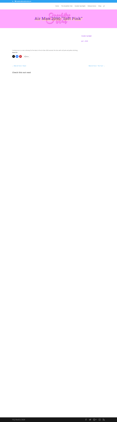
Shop (99, 6)
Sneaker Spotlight (80, 6)
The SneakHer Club (66, 6)
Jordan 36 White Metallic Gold (25, 400)
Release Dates (92, 6)
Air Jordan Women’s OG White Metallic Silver (30, 322)
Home (57, 6)
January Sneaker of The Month (25, 243)
